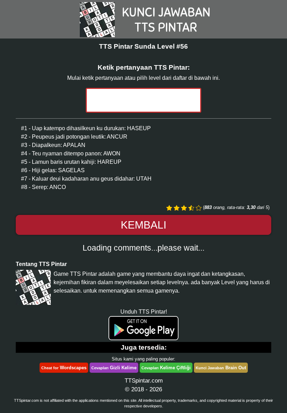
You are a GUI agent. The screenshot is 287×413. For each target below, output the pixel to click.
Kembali (143, 225)
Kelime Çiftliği (166, 367)
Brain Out (221, 367)
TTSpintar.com (144, 380)
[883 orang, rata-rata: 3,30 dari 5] (169, 208)
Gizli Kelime (113, 367)
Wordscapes (63, 367)
